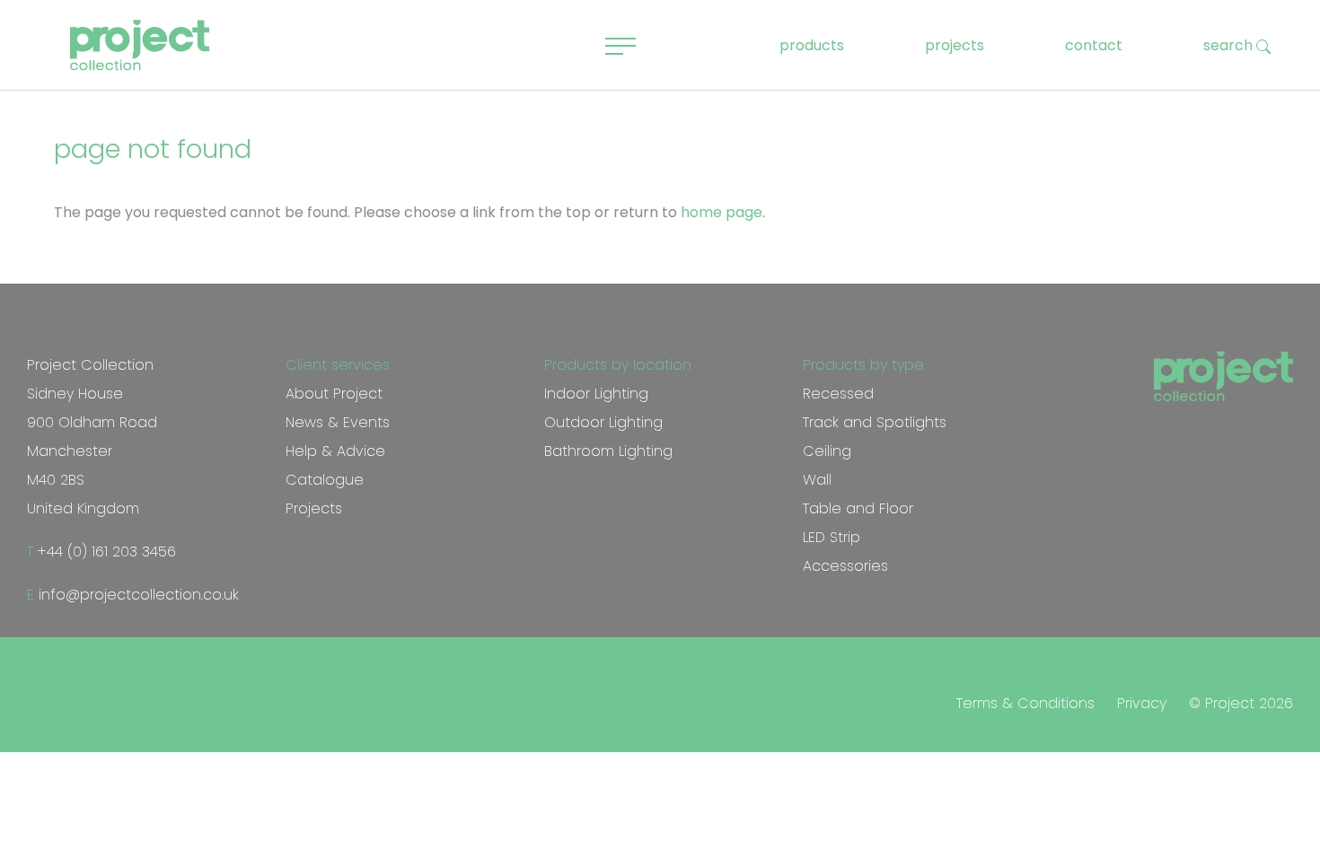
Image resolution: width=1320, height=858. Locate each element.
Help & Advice (335, 451)
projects (954, 45)
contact (1093, 45)
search (1229, 45)
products (811, 45)
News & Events (338, 422)
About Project (334, 393)
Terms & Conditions (1025, 703)
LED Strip (831, 537)
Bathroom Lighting (608, 451)
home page (721, 212)
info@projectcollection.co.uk (136, 594)
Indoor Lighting (596, 393)
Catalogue (325, 479)
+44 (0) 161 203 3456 (104, 551)
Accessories (845, 566)
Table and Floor (858, 508)
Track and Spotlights (874, 422)
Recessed (838, 393)
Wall (817, 479)
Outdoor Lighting (603, 422)
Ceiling (827, 451)
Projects (314, 508)
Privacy (1141, 703)
